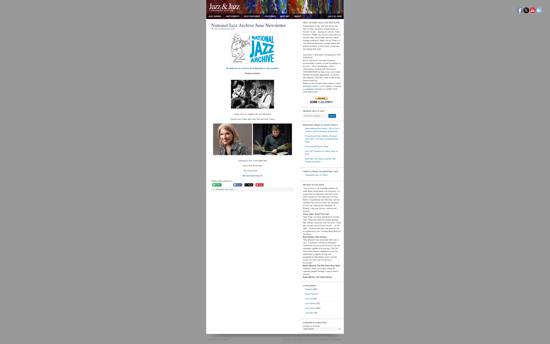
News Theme (303, 340)
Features (308, 289)
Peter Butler (231, 29)
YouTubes (269, 16)
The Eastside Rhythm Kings (316, 146)
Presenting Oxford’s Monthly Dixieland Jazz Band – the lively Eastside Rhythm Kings (321, 139)
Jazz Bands (214, 16)
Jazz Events (232, 16)
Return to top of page (218, 340)
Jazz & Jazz (224, 5)
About (296, 16)
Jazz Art (308, 299)
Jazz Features (252, 16)
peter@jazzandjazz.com (313, 86)
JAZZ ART (284, 16)
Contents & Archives (311, 326)
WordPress (336, 340)
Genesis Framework (321, 340)
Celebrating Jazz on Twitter (316, 175)
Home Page (310, 294)
